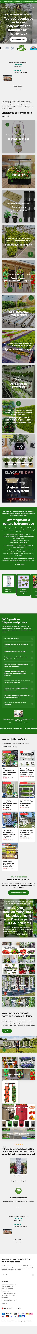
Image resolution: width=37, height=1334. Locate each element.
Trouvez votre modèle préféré (19, 888)
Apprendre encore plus (18, 35)
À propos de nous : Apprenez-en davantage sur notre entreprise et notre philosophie (9, 1290)
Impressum (5, 1298)
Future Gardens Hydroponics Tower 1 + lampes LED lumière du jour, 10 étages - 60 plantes (9, 830)
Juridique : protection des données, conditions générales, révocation (9, 1282)
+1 (30, 774)
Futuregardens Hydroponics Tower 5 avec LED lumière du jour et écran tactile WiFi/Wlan (10, 799)
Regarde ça (7, 1026)
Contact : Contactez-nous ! (9, 1296)
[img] (18, 60)
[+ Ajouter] (15, 760)
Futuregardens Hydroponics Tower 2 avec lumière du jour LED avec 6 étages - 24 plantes (10, 768)
